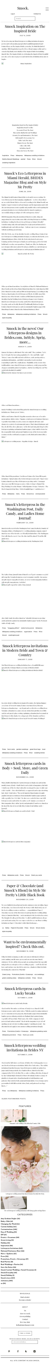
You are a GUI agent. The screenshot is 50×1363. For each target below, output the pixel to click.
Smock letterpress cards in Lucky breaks (25, 990)
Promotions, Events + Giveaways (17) (14, 1259)
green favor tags (35, 749)
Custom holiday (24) (9, 1227)
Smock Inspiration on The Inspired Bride (25, 28)
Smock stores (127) (8, 1278)
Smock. (23, 8)
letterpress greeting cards (38, 1031)
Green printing (25, 1316)
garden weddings (22, 749)
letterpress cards (12, 875)
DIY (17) (4, 1235)
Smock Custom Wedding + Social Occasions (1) (18, 1270)
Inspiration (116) (7, 1245)
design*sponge (31, 291)
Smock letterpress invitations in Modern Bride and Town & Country (25, 650)
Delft (41, 1008)
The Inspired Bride (19, 46)
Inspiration (5, 155)
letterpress (19, 155)
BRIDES (4, 217)
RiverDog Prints (17, 289)
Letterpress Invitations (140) (12, 1248)
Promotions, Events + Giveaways (22, 974)
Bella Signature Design (30, 486)
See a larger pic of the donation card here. (31, 716)
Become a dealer (25, 1300)
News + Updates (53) (9, 1254)
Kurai (31, 705)
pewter (23, 159)
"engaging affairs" (13, 628)
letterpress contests (24, 978)
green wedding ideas (9, 978)
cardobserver (39, 489)
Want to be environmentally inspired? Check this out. (25, 944)
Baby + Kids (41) (7, 1221)
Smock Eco (30, 494)
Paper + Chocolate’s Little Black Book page (23, 923)
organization (28, 631)
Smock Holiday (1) (7, 1275)
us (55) (3, 1283)
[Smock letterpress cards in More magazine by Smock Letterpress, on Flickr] (25, 856)
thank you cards (36, 875)
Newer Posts (19, 1098)
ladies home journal (27, 628)
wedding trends (39, 753)
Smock (28, 148)
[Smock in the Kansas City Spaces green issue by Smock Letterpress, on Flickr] (25, 386)
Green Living (6, 974)
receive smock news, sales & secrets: (25, 1339)
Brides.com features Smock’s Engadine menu (16, 416)
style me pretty (7, 318)
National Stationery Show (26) (12, 1251)
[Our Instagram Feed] (37, 1351)
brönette (41, 486)
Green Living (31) (7, 1240)
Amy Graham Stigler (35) (10, 1218)
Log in (13, 14)
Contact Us (37, 14)
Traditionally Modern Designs (34, 304)
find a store (25, 1333)
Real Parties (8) (7, 1262)
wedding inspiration (8, 162)
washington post (13, 635)
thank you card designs (28, 242)
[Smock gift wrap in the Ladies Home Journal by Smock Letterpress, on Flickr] (25, 599)
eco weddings (39, 974)
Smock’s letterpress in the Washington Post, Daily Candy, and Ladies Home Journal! (25, 511)
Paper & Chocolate (17, 928)
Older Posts (7, 1098)
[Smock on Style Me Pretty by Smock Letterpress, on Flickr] (25, 268)
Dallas (7, 928)
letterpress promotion (9, 1035)
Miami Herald (8, 197)
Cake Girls (27, 145)
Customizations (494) (9, 1229)
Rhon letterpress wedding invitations (16, 665)
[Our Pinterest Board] (12, 1351)
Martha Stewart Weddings (29, 133)
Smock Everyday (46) (9, 1272)
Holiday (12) (5, 1243)
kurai (43, 749)
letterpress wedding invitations (34, 155)
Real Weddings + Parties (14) (12, 1264)
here (8, 46)
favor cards (11, 749)
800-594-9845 (25, 1322)
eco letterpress (12, 1091)
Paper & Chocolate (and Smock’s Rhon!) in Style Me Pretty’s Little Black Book (25, 890)
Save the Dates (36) (8, 1267)
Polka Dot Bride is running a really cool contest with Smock (20, 957)
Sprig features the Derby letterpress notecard (24, 479)
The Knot (30, 130)
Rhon (16, 41)
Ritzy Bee (33, 289)
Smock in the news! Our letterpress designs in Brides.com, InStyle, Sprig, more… (25, 335)
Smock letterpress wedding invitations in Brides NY (25, 1047)
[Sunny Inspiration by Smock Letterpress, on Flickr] (25, 92)
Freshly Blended (19, 304)
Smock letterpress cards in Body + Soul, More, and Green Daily (25, 768)
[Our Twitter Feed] (29, 1351)
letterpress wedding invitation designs (17, 236)
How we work (25, 1313)
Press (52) (4, 1256)
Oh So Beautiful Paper (27, 489)
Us (25, 1310)
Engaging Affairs (7, 531)
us (3, 928)
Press (12, 155)
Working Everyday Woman (13, 486)
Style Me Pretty (6, 234)
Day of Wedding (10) (9, 1232)
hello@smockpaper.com (25, 1325)
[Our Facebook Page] (21, 1351)
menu (18, 494)
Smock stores (40, 928)
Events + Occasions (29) (10, 1237)
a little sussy (38, 294)
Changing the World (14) (10, 1224)
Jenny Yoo (31, 138)
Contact (25, 1319)
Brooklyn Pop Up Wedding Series (12, 299)
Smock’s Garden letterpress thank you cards (28, 783)
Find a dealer (25, 1297)
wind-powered (40, 494)
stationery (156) (7, 1281)
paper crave (34, 299)
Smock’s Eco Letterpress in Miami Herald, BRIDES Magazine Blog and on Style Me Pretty (25, 180)
